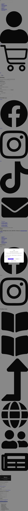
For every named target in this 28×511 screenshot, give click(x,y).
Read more (20, 253)
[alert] (14, 255)
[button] (14, 260)
